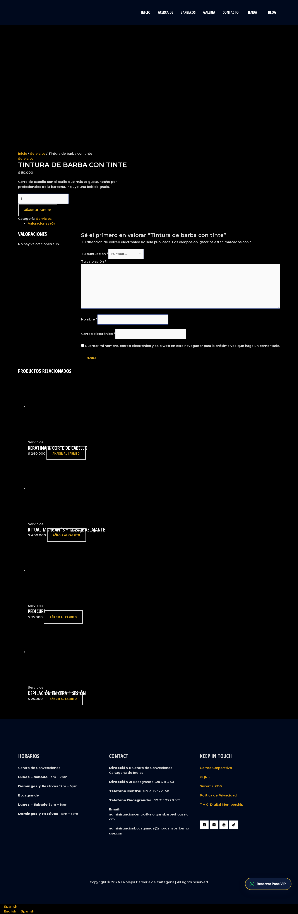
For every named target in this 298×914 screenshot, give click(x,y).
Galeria (209, 12)
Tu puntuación (94, 254)
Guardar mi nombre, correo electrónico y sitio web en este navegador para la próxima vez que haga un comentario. (182, 346)
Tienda (251, 12)
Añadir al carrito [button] (66, 453)
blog (272, 12)
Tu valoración (93, 261)
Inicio (146, 12)
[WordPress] (223, 825)
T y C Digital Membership (221, 804)
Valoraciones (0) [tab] (41, 223)
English (10, 911)
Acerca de (165, 12)
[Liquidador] (233, 825)
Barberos (188, 12)
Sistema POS (211, 786)
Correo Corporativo (216, 768)
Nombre (89, 319)
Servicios (37, 153)
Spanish (10, 906)
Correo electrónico (98, 334)
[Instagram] (214, 825)
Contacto (231, 12)
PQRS (205, 777)
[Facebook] (204, 825)
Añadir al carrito (37, 210)
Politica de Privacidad (218, 795)
